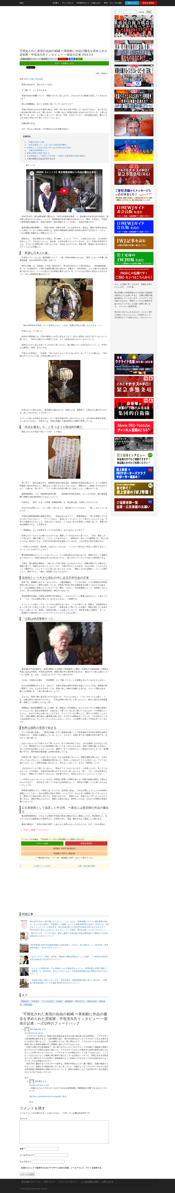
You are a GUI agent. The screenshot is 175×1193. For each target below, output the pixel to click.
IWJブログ (79, 1001)
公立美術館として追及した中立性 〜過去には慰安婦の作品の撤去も (56, 156)
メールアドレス (27, 1155)
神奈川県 (53, 59)
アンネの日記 (47, 1001)
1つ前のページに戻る (42, 866)
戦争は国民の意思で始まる (38, 153)
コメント (23, 1118)
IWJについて (49, 1182)
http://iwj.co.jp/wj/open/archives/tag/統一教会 (48, 1096)
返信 (26, 1078)
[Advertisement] (64, 25)
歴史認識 (28, 1005)
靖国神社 (25, 1001)
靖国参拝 (68, 1001)
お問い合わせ (107, 1182)
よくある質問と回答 (89, 1182)
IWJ (21, 3)
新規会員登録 (148, 3)
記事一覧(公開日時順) (86, 866)
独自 (79, 59)
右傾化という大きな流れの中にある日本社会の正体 (49, 148)
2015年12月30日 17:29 (39, 1085)
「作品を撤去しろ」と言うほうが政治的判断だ (47, 145)
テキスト (63, 59)
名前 (22, 1149)
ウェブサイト (25, 1162)
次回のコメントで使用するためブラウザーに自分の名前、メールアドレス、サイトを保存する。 (62, 1168)
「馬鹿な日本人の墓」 (36, 142)
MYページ (132, 3)
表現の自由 (92, 1001)
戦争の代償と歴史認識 (33, 79)
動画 (72, 59)
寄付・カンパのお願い (113, 3)
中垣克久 (35, 1001)
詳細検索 (141, 12)
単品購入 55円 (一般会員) (64, 853)
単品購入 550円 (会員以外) (64, 848)
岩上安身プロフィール (31, 1182)
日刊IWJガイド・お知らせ (88, 3)
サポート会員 (42, 843)
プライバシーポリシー (68, 1182)
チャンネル (67, 3)
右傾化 (59, 1001)
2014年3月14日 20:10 (33, 1033)
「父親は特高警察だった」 (38, 150)
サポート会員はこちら (64, 63)
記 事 (55, 3)
